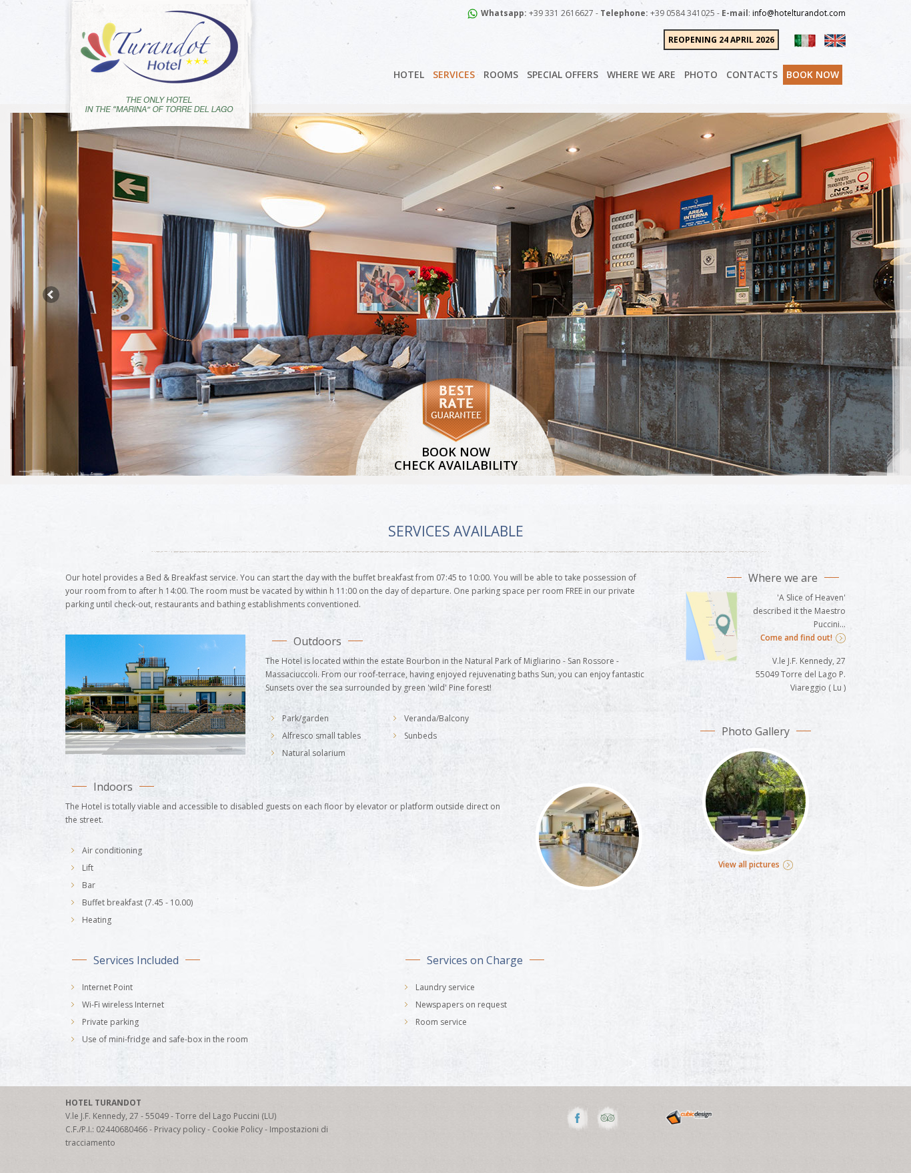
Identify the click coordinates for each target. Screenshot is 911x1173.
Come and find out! (796, 637)
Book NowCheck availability (456, 458)
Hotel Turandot (103, 1102)
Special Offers (562, 74)
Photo (701, 74)
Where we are (641, 74)
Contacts (752, 74)
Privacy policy (179, 1129)
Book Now (812, 74)
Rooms (501, 74)
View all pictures (749, 864)
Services (454, 74)
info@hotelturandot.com (799, 13)
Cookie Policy (237, 1129)
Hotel (408, 74)
